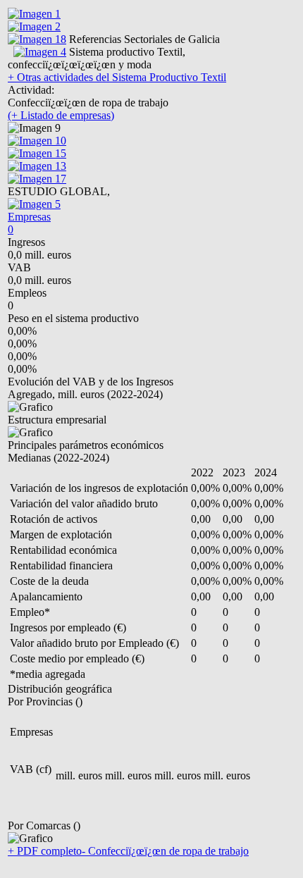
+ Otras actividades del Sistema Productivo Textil (117, 77)
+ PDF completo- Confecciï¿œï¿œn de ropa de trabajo (128, 851)
